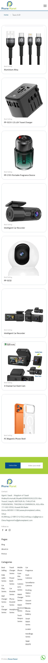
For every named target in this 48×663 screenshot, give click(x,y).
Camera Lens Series (20, 586)
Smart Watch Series (27, 621)
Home (6, 14)
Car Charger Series (4, 609)
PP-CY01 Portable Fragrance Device (19, 175)
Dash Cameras (28, 576)
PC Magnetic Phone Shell (15, 439)
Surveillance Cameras (29, 584)
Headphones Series (12, 611)
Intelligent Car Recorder (14, 228)
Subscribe (13, 465)
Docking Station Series (28, 593)
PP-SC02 (8, 280)
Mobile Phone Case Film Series (20, 573)
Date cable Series (3, 577)
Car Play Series (3, 588)
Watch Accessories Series (20, 607)
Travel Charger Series (12, 570)
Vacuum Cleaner (28, 602)
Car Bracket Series (12, 591)
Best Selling (8, 66)
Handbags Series (29, 635)
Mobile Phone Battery (28, 611)
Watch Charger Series (20, 597)
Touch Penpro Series (20, 618)
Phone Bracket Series (12, 601)
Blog (3, 544)
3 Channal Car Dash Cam (14, 386)
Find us (4, 553)
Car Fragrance (29, 569)
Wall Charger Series (4, 598)
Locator (28, 629)
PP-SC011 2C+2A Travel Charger (18, 122)
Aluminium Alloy (11, 69)
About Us (4, 549)
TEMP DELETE (28, 643)
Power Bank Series (11, 580)
